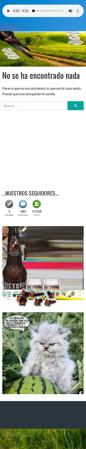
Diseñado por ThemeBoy (18, 435)
